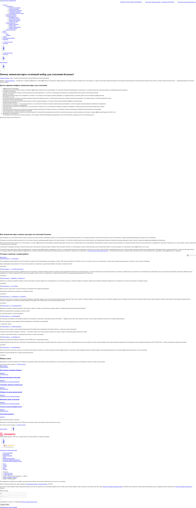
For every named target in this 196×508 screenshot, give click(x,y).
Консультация (3, 62)
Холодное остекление (15, 7)
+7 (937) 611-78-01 (8, 42)
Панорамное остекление (15, 10)
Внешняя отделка (13, 17)
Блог (11, 78)
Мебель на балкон (14, 24)
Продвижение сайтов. (32, 484)
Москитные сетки (10, 29)
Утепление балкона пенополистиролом (97, 250)
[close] (195, 255)
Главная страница (4, 78)
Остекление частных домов (16, 13)
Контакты (5, 39)
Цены (4, 31)
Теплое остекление (14, 9)
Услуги (5, 465)
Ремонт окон (12, 25)
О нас (4, 463)
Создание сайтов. (42, 484)
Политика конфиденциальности (11, 459)
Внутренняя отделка (14, 18)
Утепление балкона (11, 14)
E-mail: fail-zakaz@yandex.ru (10, 477)
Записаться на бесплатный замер (8, 450)
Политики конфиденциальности (28, 501)
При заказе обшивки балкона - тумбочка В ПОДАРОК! (148, 2)
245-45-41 (5, 43)
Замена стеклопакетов (15, 27)
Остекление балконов (15, 11)
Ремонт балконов (10, 23)
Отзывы (5, 469)
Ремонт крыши (13, 28)
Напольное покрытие (14, 20)
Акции (5, 36)
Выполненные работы (9, 38)
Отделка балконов (11, 16)
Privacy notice (191, 255)
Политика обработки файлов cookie (12, 461)
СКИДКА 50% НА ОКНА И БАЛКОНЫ (120, 2)
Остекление (9, 6)
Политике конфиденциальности (183, 486)
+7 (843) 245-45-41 (8, 474)
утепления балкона (10, 80)
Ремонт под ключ (13, 21)
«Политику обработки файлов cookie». (113, 486)
